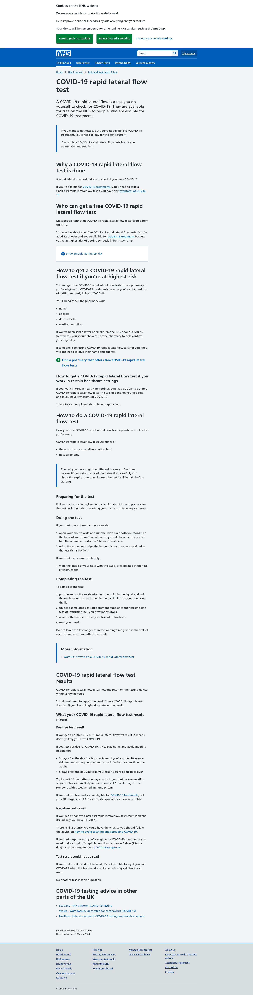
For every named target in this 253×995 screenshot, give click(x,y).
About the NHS (101, 963)
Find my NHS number (104, 954)
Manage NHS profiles (140, 949)
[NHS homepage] (63, 53)
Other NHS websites (139, 954)
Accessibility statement (177, 962)
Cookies (169, 972)
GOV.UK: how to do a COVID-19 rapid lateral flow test (99, 657)
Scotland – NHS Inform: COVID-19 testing (85, 905)
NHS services (83, 62)
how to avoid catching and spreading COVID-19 (106, 831)
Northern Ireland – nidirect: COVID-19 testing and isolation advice (102, 916)
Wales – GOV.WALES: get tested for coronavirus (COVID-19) (97, 911)
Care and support (145, 62)
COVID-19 (61, 977)
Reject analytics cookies (114, 38)
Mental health (122, 62)
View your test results (104, 959)
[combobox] (154, 53)
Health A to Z (75, 72)
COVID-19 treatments (96, 187)
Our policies (171, 967)
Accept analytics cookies (74, 38)
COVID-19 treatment (121, 236)
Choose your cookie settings (154, 38)
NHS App (97, 949)
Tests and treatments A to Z (102, 72)
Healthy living (102, 62)
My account (188, 53)
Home (59, 72)
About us (170, 949)
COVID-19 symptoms (107, 847)
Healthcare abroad (103, 968)
